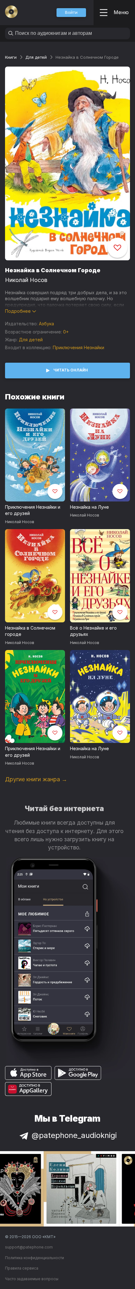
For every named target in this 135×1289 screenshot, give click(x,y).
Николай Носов (26, 280)
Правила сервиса (21, 1268)
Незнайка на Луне (89, 507)
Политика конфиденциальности (34, 1257)
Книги (11, 57)
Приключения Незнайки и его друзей (32, 510)
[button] (71, 12)
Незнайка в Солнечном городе (30, 631)
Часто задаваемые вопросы (31, 1278)
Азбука (46, 323)
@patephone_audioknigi (74, 1135)
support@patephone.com (29, 1247)
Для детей (36, 57)
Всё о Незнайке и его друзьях (93, 631)
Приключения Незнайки (78, 347)
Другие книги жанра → (36, 779)
